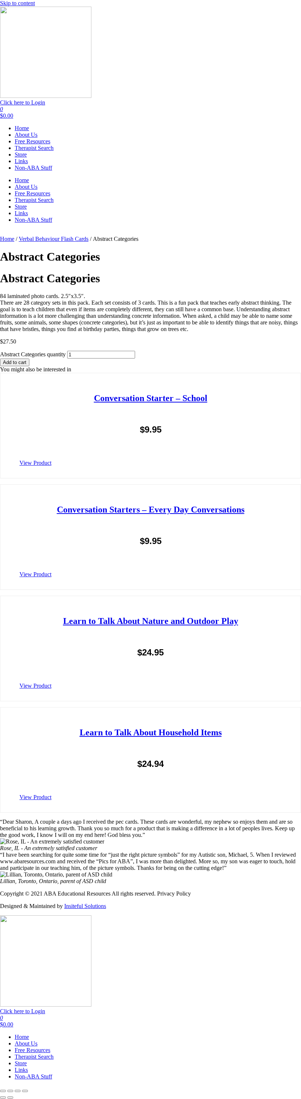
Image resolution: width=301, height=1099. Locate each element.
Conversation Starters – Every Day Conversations (150, 509)
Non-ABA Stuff (33, 168)
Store (21, 154)
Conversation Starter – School (150, 398)
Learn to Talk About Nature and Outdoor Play (150, 621)
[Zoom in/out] (3, 1091)
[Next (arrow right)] (10, 1097)
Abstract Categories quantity (33, 354)
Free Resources (32, 141)
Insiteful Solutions (85, 906)
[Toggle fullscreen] (10, 1091)
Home (22, 128)
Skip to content (17, 3)
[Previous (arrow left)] (3, 1097)
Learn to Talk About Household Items (151, 732)
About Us (26, 135)
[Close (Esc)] (25, 1091)
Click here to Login (22, 102)
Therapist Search (34, 148)
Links (21, 161)
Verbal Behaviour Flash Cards (53, 239)
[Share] (18, 1091)
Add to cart (14, 362)
